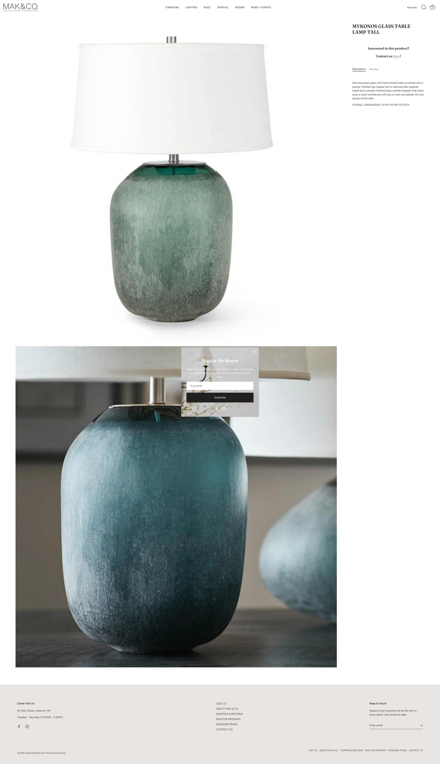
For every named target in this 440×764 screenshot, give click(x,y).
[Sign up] (421, 725)
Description (359, 69)
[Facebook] (216, 408)
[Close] (254, 352)
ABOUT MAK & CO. (227, 708)
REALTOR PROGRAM (228, 719)
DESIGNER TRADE (226, 724)
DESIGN (239, 7)
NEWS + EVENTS (261, 7)
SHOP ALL (223, 7)
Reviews (374, 69)
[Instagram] (223, 408)
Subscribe (220, 397)
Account (412, 7)
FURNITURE (172, 7)
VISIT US (221, 703)
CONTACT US (224, 729)
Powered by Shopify (56, 753)
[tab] (360, 69)
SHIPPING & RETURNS (229, 714)
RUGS (207, 7)
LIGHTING (191, 7)
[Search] (423, 7)
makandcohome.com (35, 753)
